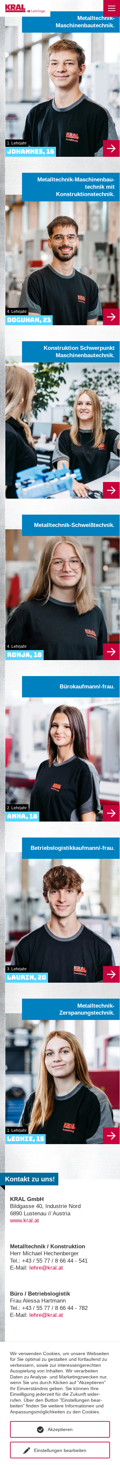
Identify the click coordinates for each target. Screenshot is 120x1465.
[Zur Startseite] (25, 8)
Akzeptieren (60, 1429)
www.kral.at (24, 1220)
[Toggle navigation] (111, 8)
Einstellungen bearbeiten (60, 1450)
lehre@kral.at (46, 1268)
